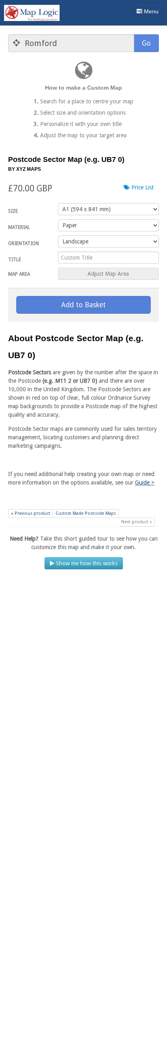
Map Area (19, 274)
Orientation (23, 243)
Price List (142, 187)
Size (13, 211)
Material (19, 227)
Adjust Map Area (108, 274)
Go (146, 43)
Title (14, 259)
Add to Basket (83, 305)
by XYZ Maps (24, 169)
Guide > (144, 482)
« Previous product (30, 513)
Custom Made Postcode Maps (86, 513)
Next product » (136, 521)
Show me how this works (86, 563)
